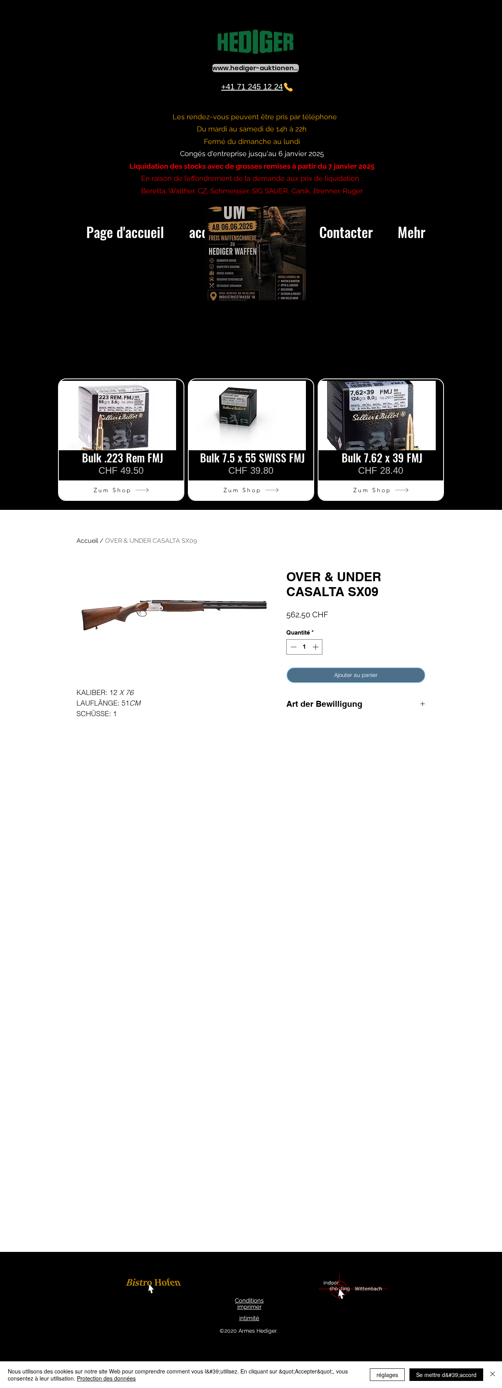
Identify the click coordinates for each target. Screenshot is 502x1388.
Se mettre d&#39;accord (446, 1375)
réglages (387, 1375)
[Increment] (316, 647)
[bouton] (154, 1287)
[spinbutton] (304, 647)
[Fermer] (492, 1375)
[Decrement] (292, 647)
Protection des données (106, 1378)
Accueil (87, 540)
